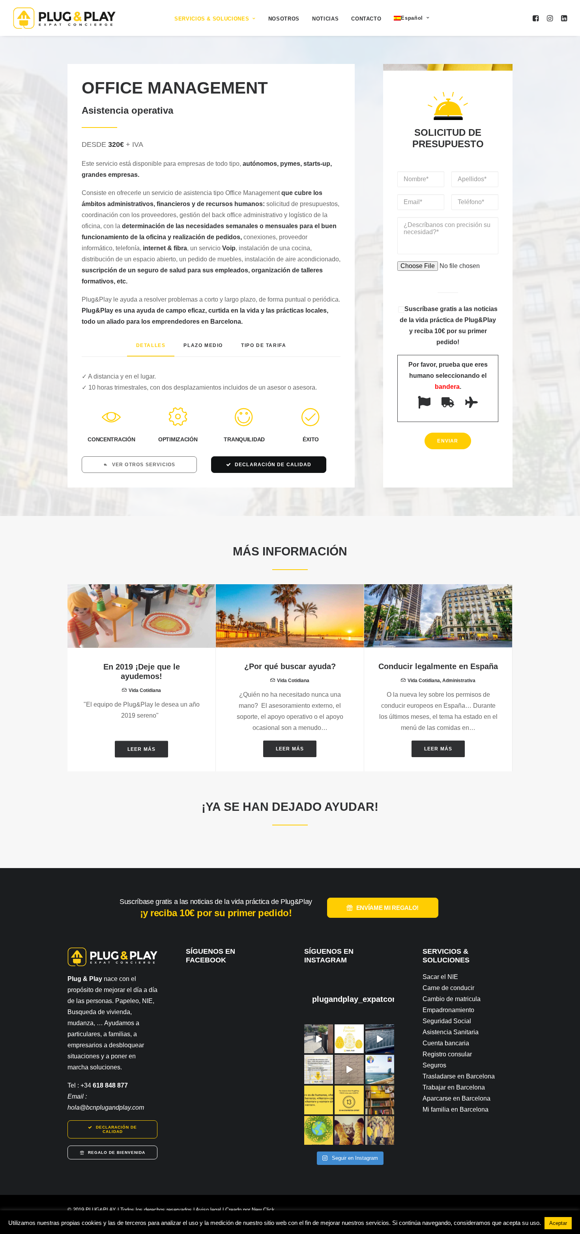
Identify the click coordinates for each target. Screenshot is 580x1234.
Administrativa (458, 680)
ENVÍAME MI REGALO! (387, 907)
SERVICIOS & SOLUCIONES (211, 19)
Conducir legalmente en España (438, 666)
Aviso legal (208, 1210)
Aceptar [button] (558, 1223)
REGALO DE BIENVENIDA (116, 1152)
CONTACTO (366, 19)
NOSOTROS (283, 19)
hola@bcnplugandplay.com (105, 1107)
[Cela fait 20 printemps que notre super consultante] (379, 1069)
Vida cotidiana (145, 690)
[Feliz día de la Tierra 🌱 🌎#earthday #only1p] (318, 1130)
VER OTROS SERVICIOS (144, 464)
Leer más (141, 749)
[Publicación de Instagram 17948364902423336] (379, 1038)
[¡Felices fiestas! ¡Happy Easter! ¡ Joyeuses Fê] (349, 1038)
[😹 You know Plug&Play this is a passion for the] (349, 1130)
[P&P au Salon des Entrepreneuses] (318, 1038)
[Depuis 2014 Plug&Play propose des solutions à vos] (318, 1069)
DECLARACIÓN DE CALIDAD (273, 464)
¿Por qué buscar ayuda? (290, 666)
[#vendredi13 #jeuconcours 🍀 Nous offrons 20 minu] (349, 1100)
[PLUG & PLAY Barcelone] (64, 18)
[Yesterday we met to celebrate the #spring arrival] (379, 1130)
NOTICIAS (325, 19)
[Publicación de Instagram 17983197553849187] (349, 1069)
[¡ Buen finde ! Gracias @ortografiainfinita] (318, 1100)
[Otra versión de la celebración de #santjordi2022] (379, 1100)
